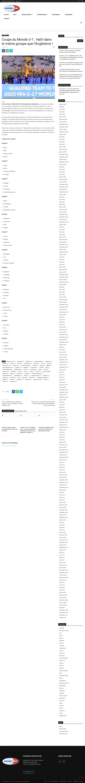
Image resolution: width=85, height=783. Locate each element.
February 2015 (63, 445)
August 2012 (62, 520)
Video (60, 713)
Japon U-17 (38, 371)
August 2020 (62, 284)
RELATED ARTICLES (8, 411)
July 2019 (61, 317)
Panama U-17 (27, 375)
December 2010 (63, 570)
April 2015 (62, 440)
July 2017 (61, 372)
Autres (61, 635)
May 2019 (62, 322)
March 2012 (62, 532)
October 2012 (63, 515)
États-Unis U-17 (34, 367)
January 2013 (62, 507)
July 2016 (61, 402)
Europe (61, 663)
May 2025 (62, 142)
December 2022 (63, 214)
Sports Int (62, 710)
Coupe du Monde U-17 (26, 365)
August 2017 (62, 369)
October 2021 (63, 249)
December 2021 (63, 244)
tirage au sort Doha (37, 379)
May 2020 (62, 292)
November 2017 (63, 362)
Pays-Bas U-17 (46, 375)
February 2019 (63, 329)
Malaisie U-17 (5, 373)
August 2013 (62, 490)
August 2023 (62, 194)
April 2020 (62, 294)
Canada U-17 (36, 363)
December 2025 (63, 124)
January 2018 (62, 357)
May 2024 (62, 172)
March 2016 (62, 412)
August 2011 (62, 550)
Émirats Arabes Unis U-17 (8, 367)
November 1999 (63, 610)
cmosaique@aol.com (28, 771)
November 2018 (63, 337)
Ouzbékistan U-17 (18, 375)
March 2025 (62, 147)
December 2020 (63, 274)
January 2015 (62, 447)
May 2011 (62, 557)
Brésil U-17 (19, 363)
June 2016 (62, 405)
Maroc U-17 (12, 373)
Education (62, 655)
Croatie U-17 (35, 365)
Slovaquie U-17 (20, 379)
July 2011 (61, 552)
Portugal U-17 (13, 377)
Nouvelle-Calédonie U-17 (37, 373)
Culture (61, 650)
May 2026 (62, 112)
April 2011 (62, 560)
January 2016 (62, 417)
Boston (61, 638)
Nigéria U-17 (27, 373)
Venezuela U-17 (13, 381)
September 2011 (63, 547)
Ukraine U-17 (5, 381)
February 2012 (63, 535)
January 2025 (62, 152)
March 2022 (62, 237)
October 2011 (63, 545)
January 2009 (62, 602)
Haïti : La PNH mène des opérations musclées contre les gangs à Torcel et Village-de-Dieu (12, 403)
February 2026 (63, 119)
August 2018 (62, 344)
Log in (61, 726)
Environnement (63, 658)
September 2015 (63, 427)
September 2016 (63, 397)
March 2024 (62, 177)
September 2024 (63, 162)
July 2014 (61, 462)
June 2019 (62, 319)
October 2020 (63, 279)
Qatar (19, 377)
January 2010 (62, 597)
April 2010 (62, 590)
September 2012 (63, 517)
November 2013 (63, 482)
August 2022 (62, 224)
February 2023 (63, 209)
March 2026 (62, 117)
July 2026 (61, 107)
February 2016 (63, 415)
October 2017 (63, 364)
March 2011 (62, 562)
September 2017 (63, 367)
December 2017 (63, 359)
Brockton (61, 640)
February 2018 (63, 354)
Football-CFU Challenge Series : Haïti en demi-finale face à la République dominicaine (46, 429)
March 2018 (62, 352)
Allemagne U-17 (20, 361)
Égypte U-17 (49, 365)
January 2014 (62, 477)
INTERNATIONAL (63, 675)
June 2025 (62, 139)
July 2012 (61, 522)
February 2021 (63, 269)
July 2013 (61, 492)
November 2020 (63, 277)
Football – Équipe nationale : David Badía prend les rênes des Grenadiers (10, 429)
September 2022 (63, 222)
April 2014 (62, 470)
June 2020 (62, 289)
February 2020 (63, 299)
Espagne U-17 (26, 367)
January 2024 (62, 182)
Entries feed (62, 729)
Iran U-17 (26, 371)
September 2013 (63, 487)
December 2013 (63, 480)
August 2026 (62, 104)
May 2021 (62, 262)
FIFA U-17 (47, 367)
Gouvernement (63, 670)
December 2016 (63, 389)
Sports (7, 35)
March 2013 (62, 502)
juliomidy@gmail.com (28, 773)
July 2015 (61, 432)
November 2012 (63, 512)
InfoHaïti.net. (14, 371)
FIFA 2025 (41, 367)
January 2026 (62, 122)
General (61, 668)
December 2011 (63, 540)
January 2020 (62, 302)
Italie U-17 (32, 371)
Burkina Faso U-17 (28, 363)
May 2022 (62, 232)
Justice (61, 678)
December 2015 (63, 420)
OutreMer (62, 690)
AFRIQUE (61, 628)
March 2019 (62, 327)
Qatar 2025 (24, 377)
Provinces (62, 700)
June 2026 (62, 109)
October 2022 (63, 219)
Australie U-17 (6, 363)
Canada (61, 643)
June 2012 (62, 525)
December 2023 (63, 184)
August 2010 (62, 580)
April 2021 (62, 264)
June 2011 (62, 555)
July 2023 (61, 197)
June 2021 (62, 259)
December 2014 (63, 450)
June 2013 (62, 495)
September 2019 (63, 312)
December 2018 (63, 334)
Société (61, 705)
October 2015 (63, 425)
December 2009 (63, 600)
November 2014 (63, 452)
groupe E (40, 369)
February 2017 (63, 384)
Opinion (61, 688)
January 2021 (62, 272)
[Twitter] (82, 1)
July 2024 (61, 167)
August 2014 (62, 460)
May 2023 (62, 202)
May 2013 (62, 497)
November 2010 (63, 572)
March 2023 (62, 207)
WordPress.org (63, 734)
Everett (61, 665)
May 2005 (62, 607)
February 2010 (63, 595)
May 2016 (62, 407)
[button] (81, 23)
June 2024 (62, 169)
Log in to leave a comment (9, 445)
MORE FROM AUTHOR (21, 411)
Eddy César (42, 365)
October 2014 (63, 455)
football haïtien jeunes (7, 369)
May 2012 (62, 527)
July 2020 (61, 287)
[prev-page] (3, 436)
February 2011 (63, 565)
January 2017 (62, 387)
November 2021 (63, 247)
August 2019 (62, 314)
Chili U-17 (43, 363)
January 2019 (62, 332)
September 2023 (63, 192)
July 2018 (61, 347)
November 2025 (63, 127)
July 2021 (61, 257)
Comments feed (63, 731)
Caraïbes (61, 645)
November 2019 (63, 307)
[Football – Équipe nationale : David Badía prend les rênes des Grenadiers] (10, 420)
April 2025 (62, 144)
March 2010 (62, 592)
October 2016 (63, 395)
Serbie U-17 (12, 379)
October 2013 (63, 485)
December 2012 (63, 510)
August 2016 (62, 400)
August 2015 (62, 430)
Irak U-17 (20, 371)
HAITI (7, 33)
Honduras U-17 (6, 371)
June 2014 (62, 465)
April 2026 (62, 114)
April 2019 (62, 324)
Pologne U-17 (5, 377)
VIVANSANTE (62, 715)
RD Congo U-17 (32, 377)
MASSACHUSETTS (64, 683)
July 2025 (61, 137)
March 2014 (62, 472)
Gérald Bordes (33, 369)
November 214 (63, 615)
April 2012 (62, 530)
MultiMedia (62, 685)
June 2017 (62, 374)
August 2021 (62, 254)
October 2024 (63, 159)
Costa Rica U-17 (16, 365)
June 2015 (62, 435)
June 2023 (62, 199)
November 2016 (63, 392)
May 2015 (62, 437)
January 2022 (62, 242)
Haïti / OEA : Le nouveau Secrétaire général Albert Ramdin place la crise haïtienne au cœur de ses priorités (43, 403)
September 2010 (63, 577)
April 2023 (62, 204)
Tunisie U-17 (46, 379)
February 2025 (63, 149)
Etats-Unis (62, 660)
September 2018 (63, 342)
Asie (60, 633)
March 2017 (62, 382)
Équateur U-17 (18, 367)
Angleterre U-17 (29, 361)
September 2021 (63, 252)
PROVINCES (62, 698)
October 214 (62, 617)
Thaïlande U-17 (28, 379)
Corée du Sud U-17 (7, 365)
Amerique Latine (63, 630)
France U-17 (25, 369)
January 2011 (62, 567)
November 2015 (63, 422)
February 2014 (63, 475)
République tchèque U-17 (42, 377)
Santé (60, 703)
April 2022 (62, 234)
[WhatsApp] (7, 50)
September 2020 (63, 282)
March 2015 (62, 442)
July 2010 (61, 582)
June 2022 (62, 229)
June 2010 (62, 585)
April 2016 (62, 410)
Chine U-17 (49, 363)
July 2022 (61, 227)
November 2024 (63, 157)
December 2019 (63, 304)
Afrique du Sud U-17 (11, 361)
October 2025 (63, 129)
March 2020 (62, 297)
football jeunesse (17, 369)
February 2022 (63, 239)
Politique (61, 693)
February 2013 (63, 505)
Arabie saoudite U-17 (39, 361)
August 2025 (62, 134)
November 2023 (63, 187)
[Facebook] (80, 1)
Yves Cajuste (62, 88)
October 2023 (63, 189)
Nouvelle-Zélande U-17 (7, 375)
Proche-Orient (63, 695)
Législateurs (62, 680)
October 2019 (63, 309)
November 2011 (63, 542)
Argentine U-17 (48, 361)
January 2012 (62, 537)
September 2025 (63, 132)
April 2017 (62, 379)
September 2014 (63, 457)
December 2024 (63, 154)
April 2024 (62, 174)
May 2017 (62, 377)
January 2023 (62, 212)
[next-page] (5, 436)
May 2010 (62, 587)
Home (3, 33)
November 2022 (63, 217)
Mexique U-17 (20, 373)
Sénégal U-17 (5, 379)
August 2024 (62, 164)
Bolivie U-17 (13, 363)
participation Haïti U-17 (36, 375)
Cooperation (62, 648)
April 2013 (62, 500)
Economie (62, 653)
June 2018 (62, 349)
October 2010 (63, 575)
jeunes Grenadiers (47, 371)
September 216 (63, 612)
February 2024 (63, 179)
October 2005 (63, 605)
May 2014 (62, 467)
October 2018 (63, 339)
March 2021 (62, 267)
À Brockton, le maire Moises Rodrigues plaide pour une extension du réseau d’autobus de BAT (71, 64)
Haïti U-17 (46, 369)
